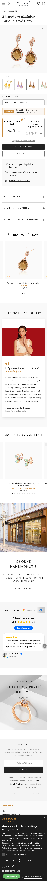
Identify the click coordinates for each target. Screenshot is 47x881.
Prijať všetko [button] (11, 876)
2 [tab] (24, 293)
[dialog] (23, 848)
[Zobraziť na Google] (4, 655)
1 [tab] (22, 293)
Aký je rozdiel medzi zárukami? (23, 141)
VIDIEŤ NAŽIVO (23, 154)
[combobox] (23, 102)
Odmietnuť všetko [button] (33, 876)
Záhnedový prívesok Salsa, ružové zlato (24, 283)
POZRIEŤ (23, 698)
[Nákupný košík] (43, 3)
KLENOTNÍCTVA (23, 589)
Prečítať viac (29, 850)
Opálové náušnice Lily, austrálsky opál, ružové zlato (23, 485)
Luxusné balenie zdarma (19, 181)
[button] (2, 646)
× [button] (44, 817)
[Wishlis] (38, 3)
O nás (4, 811)
